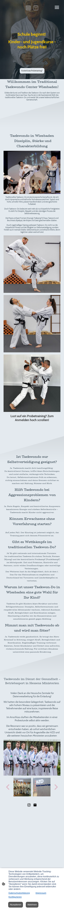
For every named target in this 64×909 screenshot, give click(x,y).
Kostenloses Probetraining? (32, 71)
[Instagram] (28, 8)
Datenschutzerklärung (19, 893)
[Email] (35, 8)
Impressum (41, 893)
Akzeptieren (15, 904)
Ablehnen (32, 904)
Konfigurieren (15, 897)
